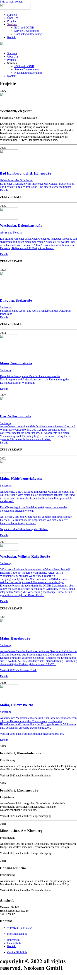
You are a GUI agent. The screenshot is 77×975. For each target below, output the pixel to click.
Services (12, 24)
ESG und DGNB (24, 27)
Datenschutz (14, 943)
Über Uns (12, 17)
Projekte (11, 21)
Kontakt (11, 37)
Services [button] (12, 63)
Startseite (12, 14)
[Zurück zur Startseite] (15, 8)
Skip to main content (11, 1)
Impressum (13, 939)
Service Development (26, 30)
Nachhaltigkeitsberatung (28, 33)
